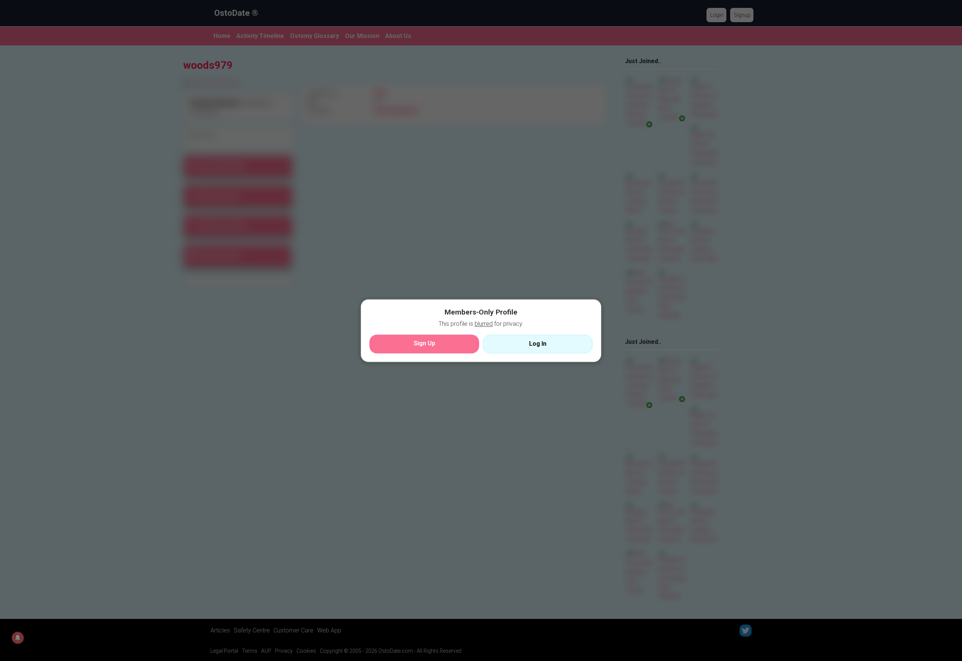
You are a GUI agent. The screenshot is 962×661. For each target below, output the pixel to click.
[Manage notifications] (18, 638)
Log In (537, 343)
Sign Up (424, 343)
